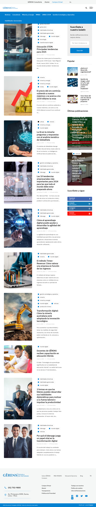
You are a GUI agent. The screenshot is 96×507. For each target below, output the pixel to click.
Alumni (47, 2)
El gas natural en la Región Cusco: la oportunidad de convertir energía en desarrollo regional (79, 166)
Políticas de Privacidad (48, 493)
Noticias (7, 15)
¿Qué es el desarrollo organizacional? (86, 70)
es (70, 2)
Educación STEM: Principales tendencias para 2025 (47, 49)
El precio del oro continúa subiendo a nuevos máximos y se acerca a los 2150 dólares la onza (49, 94)
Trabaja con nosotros (77, 485)
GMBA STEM (46, 15)
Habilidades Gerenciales (13, 21)
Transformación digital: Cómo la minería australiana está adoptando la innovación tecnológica (48, 315)
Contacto (44, 478)
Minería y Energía (28, 15)
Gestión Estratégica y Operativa (63, 15)
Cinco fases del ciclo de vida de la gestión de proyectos (86, 98)
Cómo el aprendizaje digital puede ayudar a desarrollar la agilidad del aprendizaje (48, 224)
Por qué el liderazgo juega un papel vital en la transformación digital (49, 438)
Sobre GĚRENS (46, 476)
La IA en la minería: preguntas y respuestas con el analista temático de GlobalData (48, 136)
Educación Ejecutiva (71, 476)
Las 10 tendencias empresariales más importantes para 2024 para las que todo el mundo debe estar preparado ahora (47, 183)
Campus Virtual (57, 2)
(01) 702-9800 (14, 487)
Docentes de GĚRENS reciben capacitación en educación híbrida (48, 353)
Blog (81, 476)
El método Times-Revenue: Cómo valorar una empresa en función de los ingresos (48, 264)
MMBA (38, 15)
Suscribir (80, 50)
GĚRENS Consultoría (35, 2)
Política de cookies (76, 488)
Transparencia (46, 491)
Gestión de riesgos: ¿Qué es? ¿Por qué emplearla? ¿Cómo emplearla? (85, 83)
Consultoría (16, 15)
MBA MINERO (58, 476)
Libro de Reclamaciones (78, 491)
